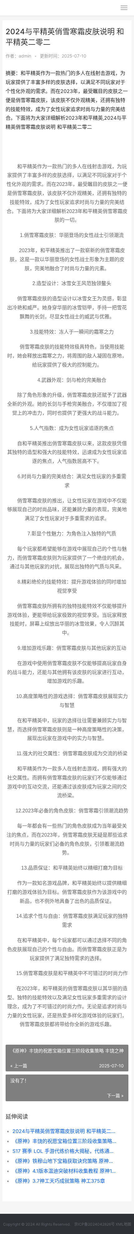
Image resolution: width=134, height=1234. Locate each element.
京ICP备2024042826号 (94, 1224)
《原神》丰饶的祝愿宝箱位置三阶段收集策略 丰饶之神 (64, 1141)
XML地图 (123, 1224)
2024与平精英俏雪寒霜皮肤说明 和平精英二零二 (64, 1131)
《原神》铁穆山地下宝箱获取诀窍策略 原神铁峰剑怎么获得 (64, 1161)
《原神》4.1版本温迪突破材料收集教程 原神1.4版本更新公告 (64, 1171)
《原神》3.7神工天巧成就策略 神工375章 (58, 1181)
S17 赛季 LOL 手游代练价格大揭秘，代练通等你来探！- (64, 1151)
